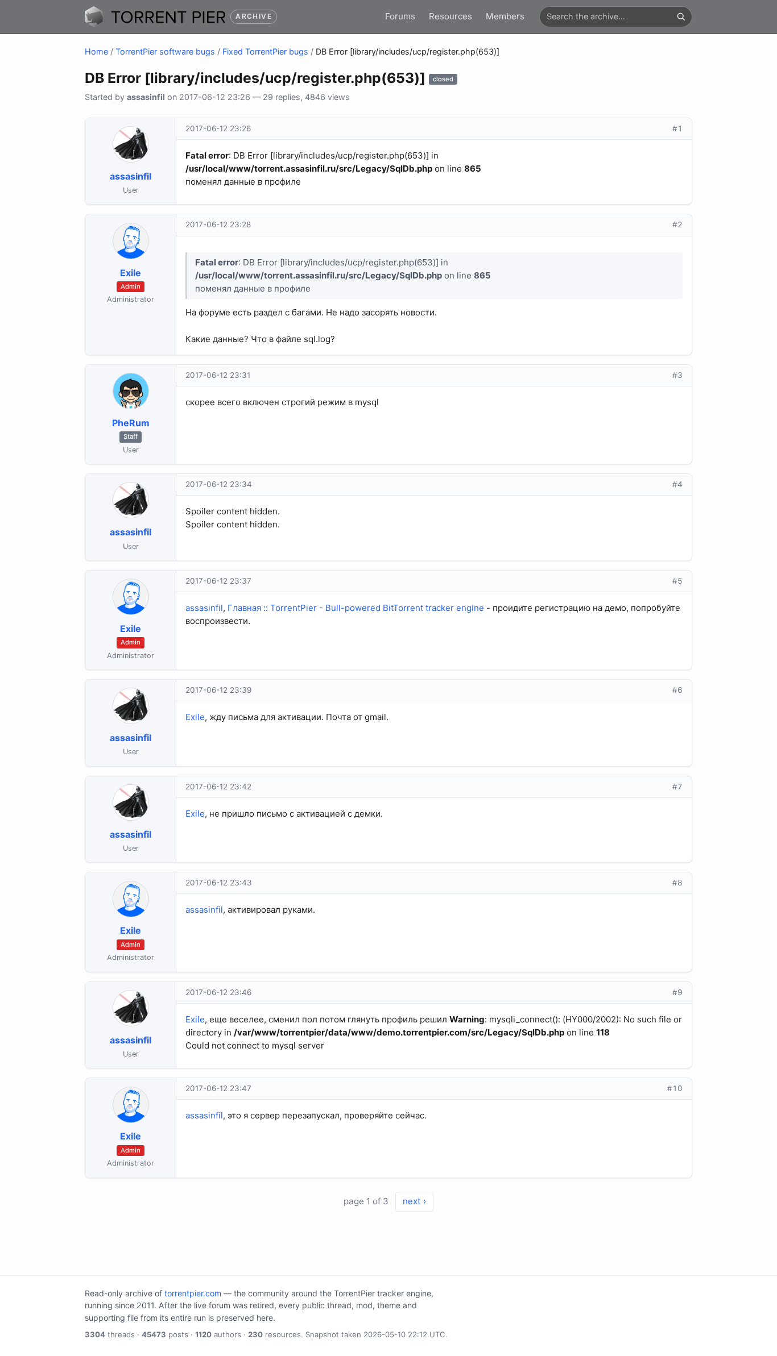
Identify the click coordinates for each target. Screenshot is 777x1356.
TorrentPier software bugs (165, 51)
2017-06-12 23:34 (218, 484)
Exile (195, 717)
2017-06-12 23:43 (218, 882)
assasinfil (204, 607)
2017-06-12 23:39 (218, 689)
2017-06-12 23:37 (218, 580)
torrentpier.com (192, 1293)
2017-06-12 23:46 (218, 992)
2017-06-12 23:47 (218, 1088)
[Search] (681, 16)
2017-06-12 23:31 (217, 375)
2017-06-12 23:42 (218, 786)
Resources (450, 16)
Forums (400, 16)
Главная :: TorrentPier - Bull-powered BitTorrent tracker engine (356, 607)
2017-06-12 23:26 (218, 128)
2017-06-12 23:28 (218, 224)
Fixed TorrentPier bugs (265, 51)
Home (96, 51)
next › (414, 1201)
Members (505, 16)
